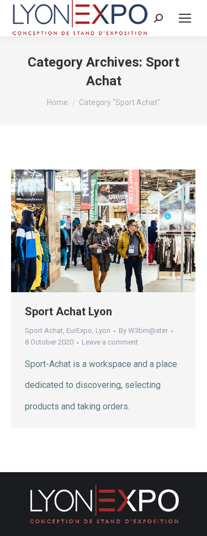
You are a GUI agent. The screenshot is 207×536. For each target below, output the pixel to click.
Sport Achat (44, 330)
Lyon (102, 330)
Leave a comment (110, 342)
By (143, 330)
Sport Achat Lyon (68, 311)
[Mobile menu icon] (185, 18)
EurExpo (79, 330)
